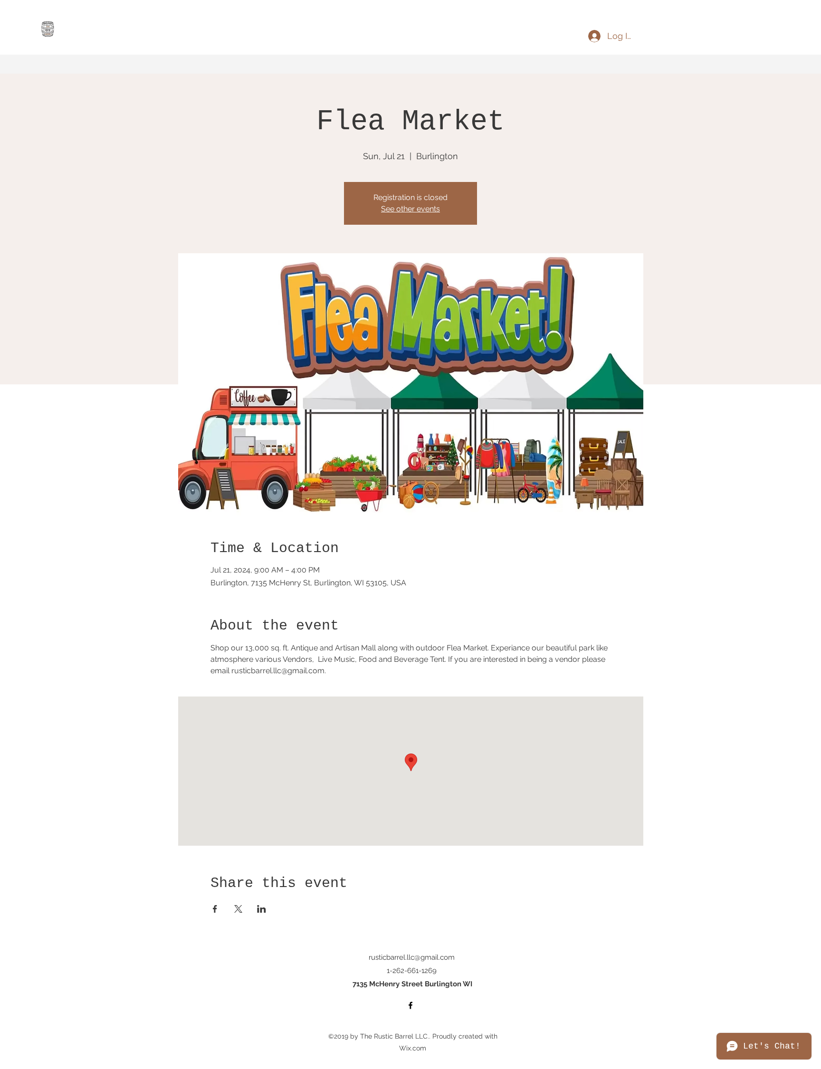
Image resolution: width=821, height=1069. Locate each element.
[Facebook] (410, 1005)
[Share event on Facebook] (215, 909)
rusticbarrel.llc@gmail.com (412, 957)
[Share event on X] (238, 909)
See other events (410, 208)
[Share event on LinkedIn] (261, 909)
